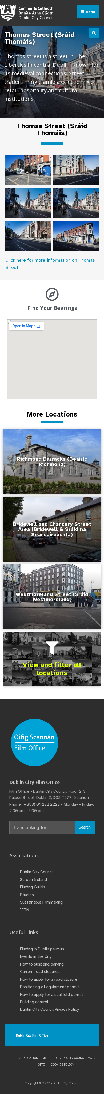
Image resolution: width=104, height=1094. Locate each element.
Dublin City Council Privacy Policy (49, 1009)
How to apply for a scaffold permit (51, 994)
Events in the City (35, 956)
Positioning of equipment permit (49, 986)
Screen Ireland (33, 879)
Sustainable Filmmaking (41, 902)
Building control (34, 1002)
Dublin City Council (37, 872)
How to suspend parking (42, 964)
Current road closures (40, 971)
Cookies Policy (62, 1064)
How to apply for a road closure (48, 979)
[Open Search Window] (94, 33)
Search (85, 827)
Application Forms (33, 1058)
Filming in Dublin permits (42, 949)
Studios (27, 894)
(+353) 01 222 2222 (41, 804)
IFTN (24, 910)
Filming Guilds (32, 887)
